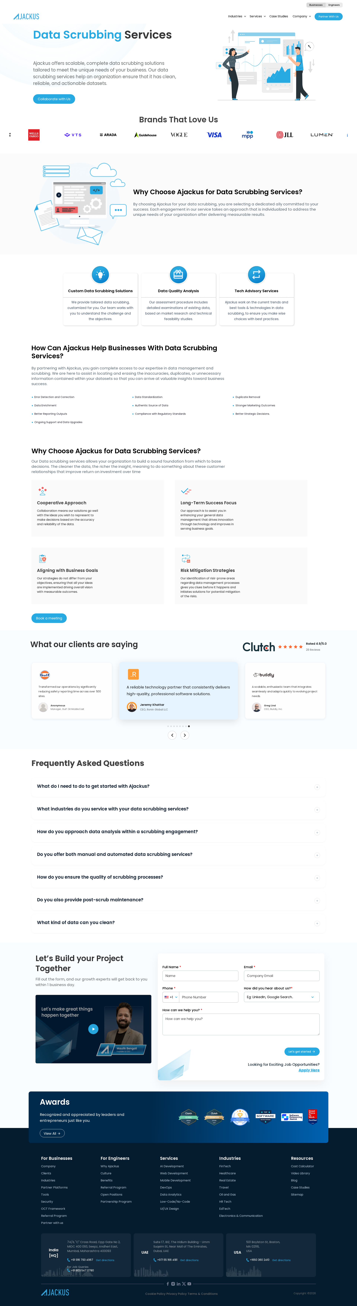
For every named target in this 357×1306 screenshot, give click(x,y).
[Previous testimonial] (172, 737)
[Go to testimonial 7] (186, 728)
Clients (46, 1175)
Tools (45, 1197)
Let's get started (300, 1054)
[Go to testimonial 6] (183, 728)
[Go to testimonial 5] (180, 728)
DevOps (166, 1190)
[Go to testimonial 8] (189, 728)
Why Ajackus (110, 1168)
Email (249, 969)
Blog (294, 1182)
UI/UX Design (169, 1211)
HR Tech (225, 1204)
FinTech (225, 1168)
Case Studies (278, 16)
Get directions (105, 1262)
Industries (235, 16)
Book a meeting (49, 618)
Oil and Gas (227, 1197)
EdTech (224, 1211)
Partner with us (52, 1225)
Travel (224, 1190)
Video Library (300, 1175)
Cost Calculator (302, 1168)
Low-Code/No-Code (175, 1204)
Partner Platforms (54, 1190)
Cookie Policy (155, 1296)
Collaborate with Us (54, 99)
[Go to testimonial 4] (177, 728)
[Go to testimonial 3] (174, 728)
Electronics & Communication (241, 1218)
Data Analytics (170, 1197)
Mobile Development (175, 1182)
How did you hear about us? (268, 990)
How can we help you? (182, 1012)
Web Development (174, 1175)
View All (50, 1135)
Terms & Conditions (203, 1296)
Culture (106, 1175)
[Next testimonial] (184, 737)
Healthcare (227, 1175)
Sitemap (297, 1197)
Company (300, 16)
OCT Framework (53, 1211)
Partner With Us (329, 16)
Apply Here (309, 1072)
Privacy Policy (176, 1296)
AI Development (172, 1168)
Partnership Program (116, 1204)
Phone (169, 990)
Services (256, 16)
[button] (72, 692)
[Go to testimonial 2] (171, 728)
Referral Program (54, 1218)
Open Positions (111, 1197)
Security (47, 1204)
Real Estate (227, 1182)
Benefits (106, 1182)
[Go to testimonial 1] (168, 728)
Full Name (172, 969)
